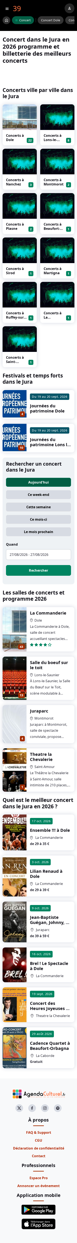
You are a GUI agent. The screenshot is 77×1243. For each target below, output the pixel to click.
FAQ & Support (38, 1132)
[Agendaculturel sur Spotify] (58, 1108)
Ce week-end (38, 494)
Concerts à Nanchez (15, 182)
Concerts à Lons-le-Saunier (53, 139)
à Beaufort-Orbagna (50, 1045)
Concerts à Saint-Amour (15, 361)
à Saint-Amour (49, 1008)
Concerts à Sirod (15, 270)
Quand (12, 544)
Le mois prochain (38, 531)
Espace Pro (39, 1178)
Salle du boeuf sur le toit (49, 665)
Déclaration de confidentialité (38, 1148)
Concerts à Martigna (53, 270)
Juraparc (39, 711)
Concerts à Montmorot (54, 182)
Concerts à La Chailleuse (53, 317)
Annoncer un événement (38, 1185)
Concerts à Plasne (15, 226)
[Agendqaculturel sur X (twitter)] (19, 1108)
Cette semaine (38, 507)
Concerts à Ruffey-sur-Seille (15, 317)
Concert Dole (50, 20)
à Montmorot (50, 925)
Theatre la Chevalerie (41, 756)
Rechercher (38, 570)
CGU (38, 1140)
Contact (38, 1156)
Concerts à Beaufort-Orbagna (53, 228)
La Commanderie (48, 613)
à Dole (50, 830)
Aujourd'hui (38, 482)
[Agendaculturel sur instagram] (45, 1108)
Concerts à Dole (15, 137)
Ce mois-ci (38, 519)
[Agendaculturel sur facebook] (32, 1108)
